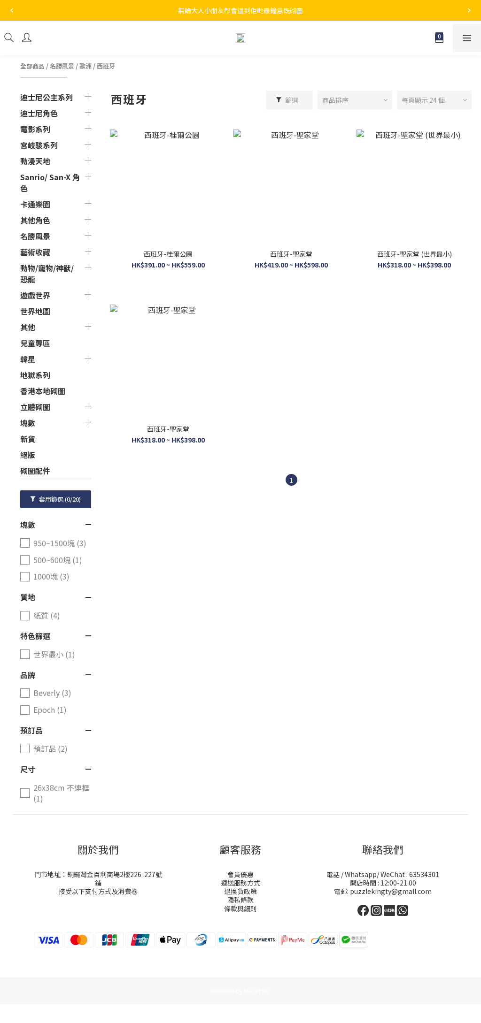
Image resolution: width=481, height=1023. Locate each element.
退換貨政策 (240, 891)
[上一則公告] (12, 10)
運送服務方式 (240, 882)
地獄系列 (35, 375)
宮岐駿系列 (39, 145)
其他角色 (35, 220)
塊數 (27, 422)
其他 (27, 327)
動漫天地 (35, 161)
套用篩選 (59, 499)
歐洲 (85, 65)
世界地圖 (35, 311)
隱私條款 (240, 899)
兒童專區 (35, 343)
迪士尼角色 (39, 113)
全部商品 (32, 65)
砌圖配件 (35, 470)
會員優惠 (240, 874)
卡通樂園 (35, 204)
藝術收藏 (35, 252)
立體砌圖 (35, 406)
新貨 (27, 438)
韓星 (27, 359)
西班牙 (106, 65)
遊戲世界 (35, 295)
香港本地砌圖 (42, 391)
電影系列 (35, 129)
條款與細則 (240, 908)
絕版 (27, 454)
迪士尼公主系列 (46, 97)
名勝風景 (62, 65)
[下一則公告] (469, 10)
